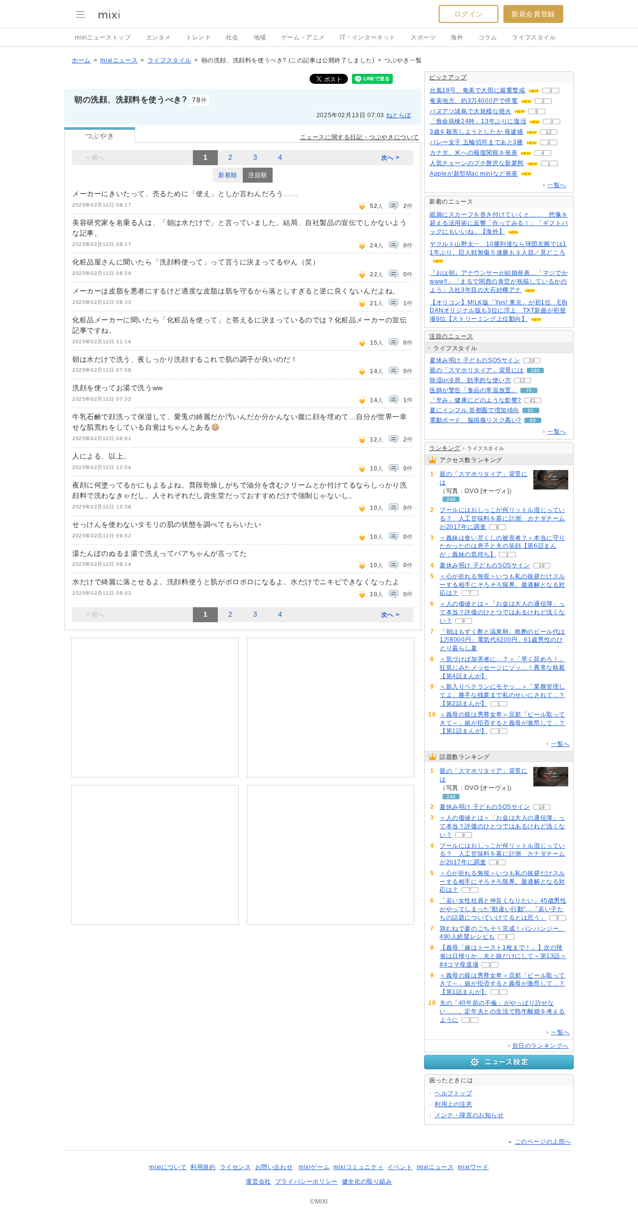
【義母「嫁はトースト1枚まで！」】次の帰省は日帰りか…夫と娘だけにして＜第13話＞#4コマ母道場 (503, 956)
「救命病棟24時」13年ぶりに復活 (478, 121)
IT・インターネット (368, 37)
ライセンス (235, 1167)
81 (531, 410)
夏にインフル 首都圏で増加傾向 (474, 410)
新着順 (227, 175)
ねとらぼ (398, 115)
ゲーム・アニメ (303, 37)
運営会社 (258, 1181)
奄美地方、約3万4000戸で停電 (474, 100)
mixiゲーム (314, 1167)
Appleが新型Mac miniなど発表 (474, 173)
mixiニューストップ (103, 37)
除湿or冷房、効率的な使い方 (470, 380)
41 (533, 400)
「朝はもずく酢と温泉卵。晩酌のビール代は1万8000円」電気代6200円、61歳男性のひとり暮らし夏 (502, 640)
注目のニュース (451, 336)
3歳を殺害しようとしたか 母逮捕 (476, 131)
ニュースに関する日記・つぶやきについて (359, 137)
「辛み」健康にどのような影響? (475, 400)
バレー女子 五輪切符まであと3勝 (476, 142)
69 (533, 420)
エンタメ (158, 37)
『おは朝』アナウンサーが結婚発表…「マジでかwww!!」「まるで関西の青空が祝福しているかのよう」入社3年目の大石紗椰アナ (499, 281)
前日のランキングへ (540, 1045)
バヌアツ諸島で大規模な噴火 (470, 111)
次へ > (390, 157)
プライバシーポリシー (306, 1181)
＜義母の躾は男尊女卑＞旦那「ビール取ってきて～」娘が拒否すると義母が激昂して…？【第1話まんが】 (502, 723)
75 (529, 390)
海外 (457, 37)
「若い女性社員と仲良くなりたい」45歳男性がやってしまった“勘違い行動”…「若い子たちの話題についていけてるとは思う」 (503, 909)
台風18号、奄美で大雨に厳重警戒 (477, 90)
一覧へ (556, 185)
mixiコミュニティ (358, 1167)
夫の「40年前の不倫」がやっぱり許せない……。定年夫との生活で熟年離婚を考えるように (502, 1011)
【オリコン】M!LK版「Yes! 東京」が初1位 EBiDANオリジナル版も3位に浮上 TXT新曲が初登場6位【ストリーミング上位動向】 (499, 311)
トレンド (198, 37)
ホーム (81, 60)
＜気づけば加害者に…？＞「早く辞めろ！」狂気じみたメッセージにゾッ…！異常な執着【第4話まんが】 (502, 668)
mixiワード (473, 1167)
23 (522, 380)
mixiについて (167, 1167)
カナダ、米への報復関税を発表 (473, 152)
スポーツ (423, 37)
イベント (399, 1167)
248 (535, 370)
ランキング (445, 448)
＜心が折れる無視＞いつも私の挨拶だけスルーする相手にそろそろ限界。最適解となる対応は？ (502, 585)
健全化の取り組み (367, 1181)
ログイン (468, 14)
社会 (232, 37)
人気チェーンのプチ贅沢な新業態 (477, 163)
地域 (260, 37)
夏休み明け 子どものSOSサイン (475, 360)
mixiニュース (119, 60)
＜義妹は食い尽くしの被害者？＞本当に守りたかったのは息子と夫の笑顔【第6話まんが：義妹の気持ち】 (502, 546)
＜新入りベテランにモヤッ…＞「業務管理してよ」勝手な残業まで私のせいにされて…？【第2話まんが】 (502, 695)
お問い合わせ (274, 1167)
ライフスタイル (534, 37)
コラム (487, 37)
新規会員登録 (533, 14)
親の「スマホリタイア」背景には (477, 370)
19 (532, 360)
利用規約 (202, 1167)
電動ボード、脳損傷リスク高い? (475, 420)
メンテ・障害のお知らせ (469, 1115)
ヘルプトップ (454, 1093)
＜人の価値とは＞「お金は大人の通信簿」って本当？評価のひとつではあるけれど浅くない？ (502, 612)
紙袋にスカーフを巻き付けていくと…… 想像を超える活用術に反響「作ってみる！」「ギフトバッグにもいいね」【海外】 (499, 223)
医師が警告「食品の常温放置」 (473, 390)
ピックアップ (448, 77)
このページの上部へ (543, 1141)
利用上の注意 (454, 1104)
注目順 (257, 175)
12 (549, 132)
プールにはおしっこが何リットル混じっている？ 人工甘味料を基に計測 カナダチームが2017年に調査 (502, 518)
